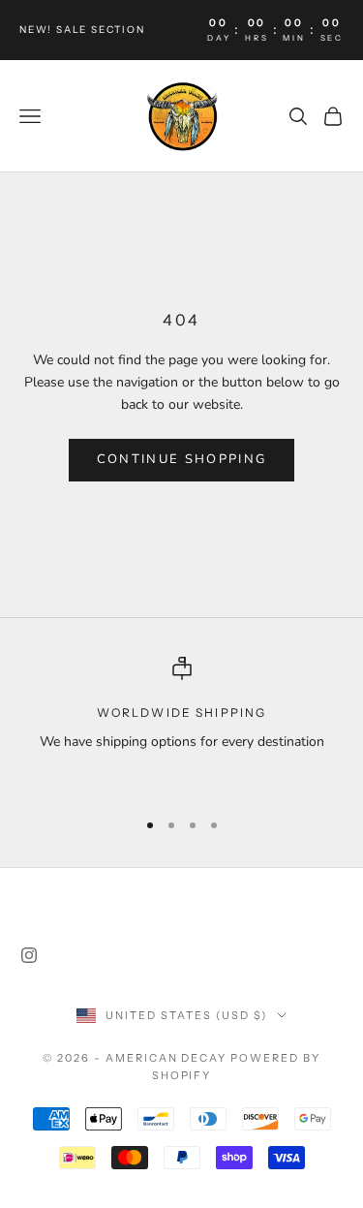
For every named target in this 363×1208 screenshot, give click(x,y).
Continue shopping (182, 459)
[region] (181, 724)
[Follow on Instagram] (29, 955)
